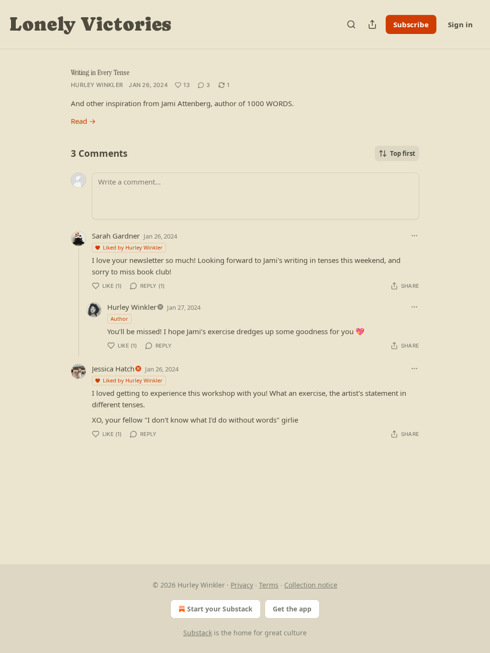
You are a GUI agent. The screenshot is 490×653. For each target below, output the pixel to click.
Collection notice (310, 584)
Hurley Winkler (97, 84)
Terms (268, 584)
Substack (197, 632)
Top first (402, 153)
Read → (83, 121)
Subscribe (411, 24)
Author (119, 318)
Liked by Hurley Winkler (133, 247)
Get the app (292, 608)
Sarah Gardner (116, 235)
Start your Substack (220, 608)
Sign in (460, 24)
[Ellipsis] (414, 235)
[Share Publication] (372, 24)
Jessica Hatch (113, 368)
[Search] (351, 24)
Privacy (242, 584)
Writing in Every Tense (100, 72)
